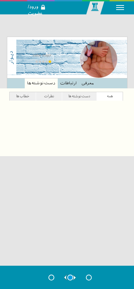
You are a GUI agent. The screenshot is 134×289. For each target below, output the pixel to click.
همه (110, 96)
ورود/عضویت (39, 2)
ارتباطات (68, 83)
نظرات (49, 96)
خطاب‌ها (22, 96)
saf (48, 47)
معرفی (87, 83)
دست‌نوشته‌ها (41, 83)
